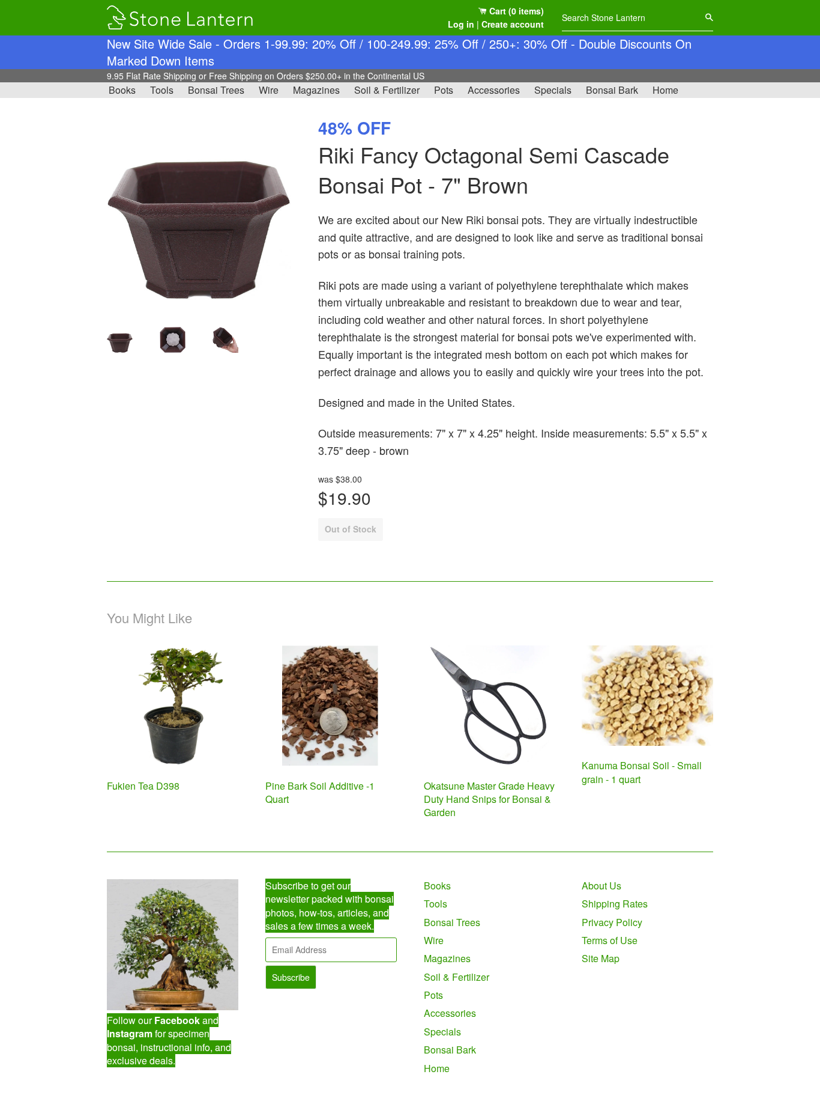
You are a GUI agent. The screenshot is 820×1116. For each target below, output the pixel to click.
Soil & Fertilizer (387, 90)
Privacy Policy (612, 922)
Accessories (494, 90)
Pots (443, 90)
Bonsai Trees (216, 90)
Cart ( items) (515, 11)
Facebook (177, 1020)
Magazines (316, 90)
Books (122, 90)
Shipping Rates (615, 903)
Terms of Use (610, 940)
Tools (161, 90)
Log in (461, 24)
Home (665, 90)
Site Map (601, 958)
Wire (269, 90)
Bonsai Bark (612, 90)
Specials (552, 90)
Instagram (129, 1033)
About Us (601, 885)
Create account (512, 24)
